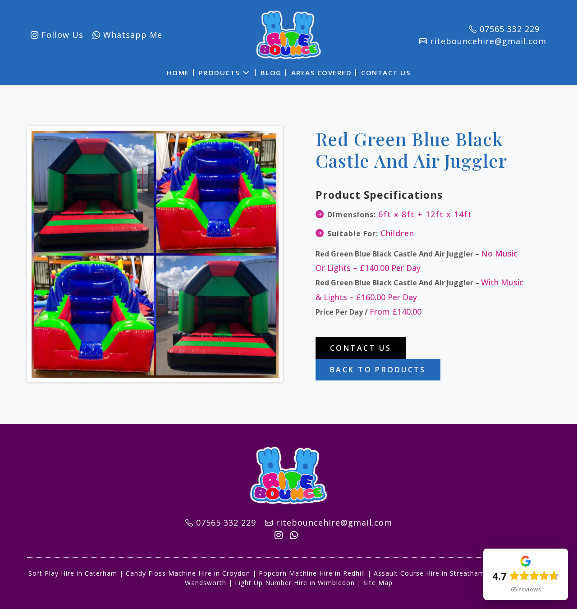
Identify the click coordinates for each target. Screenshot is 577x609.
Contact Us (385, 72)
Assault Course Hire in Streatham (429, 573)
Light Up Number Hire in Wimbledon (295, 582)
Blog (271, 72)
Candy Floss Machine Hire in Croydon (188, 573)
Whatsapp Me (131, 34)
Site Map (378, 582)
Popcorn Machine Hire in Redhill (312, 573)
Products (219, 72)
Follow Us (61, 34)
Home (178, 72)
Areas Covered (321, 72)
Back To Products (378, 370)
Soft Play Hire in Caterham (72, 573)
